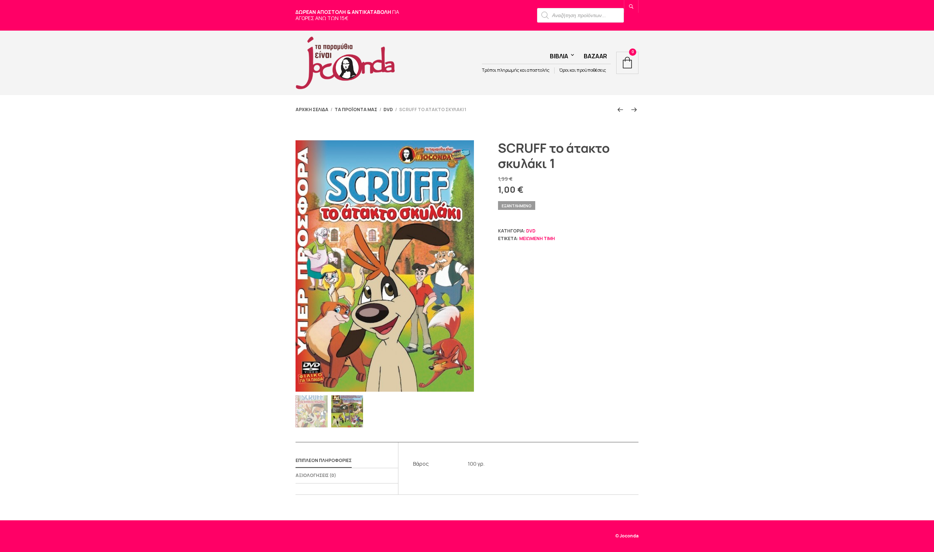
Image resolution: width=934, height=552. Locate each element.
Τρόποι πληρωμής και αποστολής (515, 70)
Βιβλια (559, 56)
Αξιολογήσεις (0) (316, 475)
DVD (388, 109)
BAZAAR (595, 56)
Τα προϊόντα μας (356, 109)
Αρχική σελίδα (312, 109)
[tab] (347, 461)
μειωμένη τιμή (537, 238)
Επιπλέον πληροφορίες (324, 460)
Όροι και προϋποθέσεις (582, 70)
